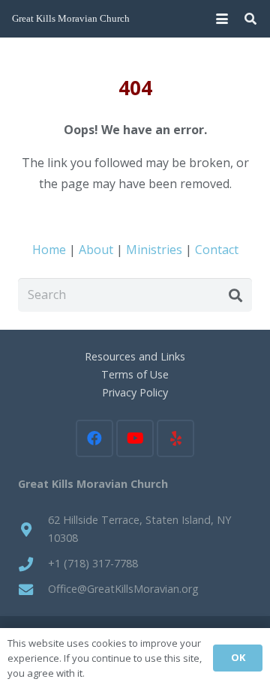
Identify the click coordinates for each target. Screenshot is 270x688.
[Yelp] (175, 438)
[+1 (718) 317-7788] (33, 564)
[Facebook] (94, 438)
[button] (222, 19)
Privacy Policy (135, 392)
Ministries (154, 249)
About (96, 249)
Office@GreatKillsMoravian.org (123, 589)
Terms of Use (135, 374)
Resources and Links (135, 356)
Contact (216, 249)
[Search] (235, 295)
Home (49, 249)
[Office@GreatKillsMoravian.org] (33, 589)
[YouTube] (135, 438)
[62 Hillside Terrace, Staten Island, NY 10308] (33, 529)
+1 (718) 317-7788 (93, 563)
